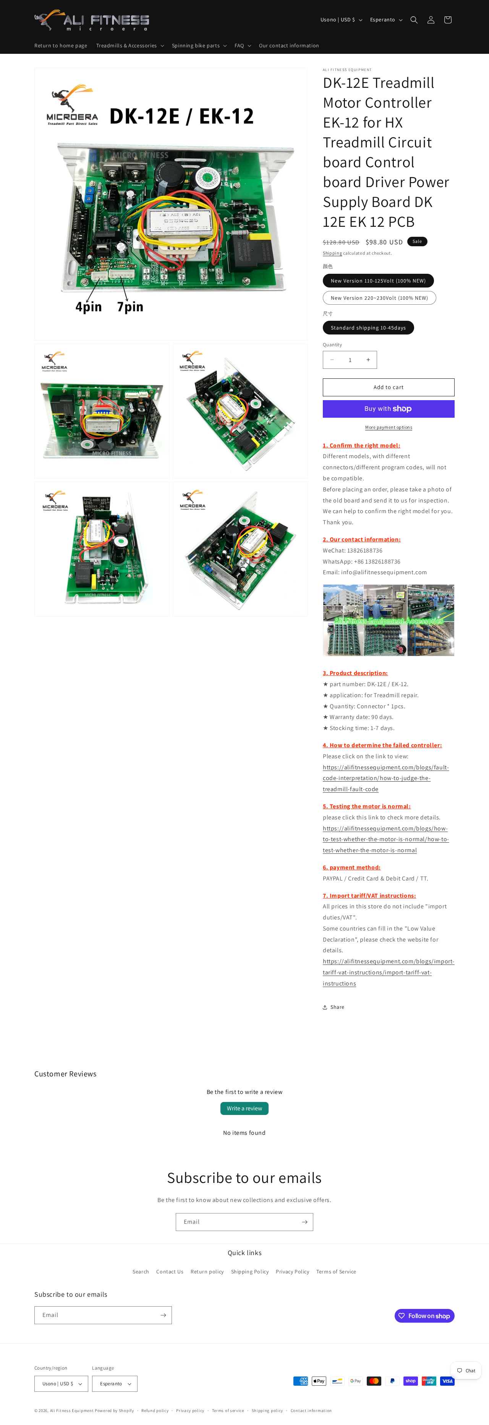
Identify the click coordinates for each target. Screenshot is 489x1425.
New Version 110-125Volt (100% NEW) (378, 280)
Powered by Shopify (114, 1410)
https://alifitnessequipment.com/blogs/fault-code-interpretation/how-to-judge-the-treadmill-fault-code (386, 778)
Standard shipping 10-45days (368, 327)
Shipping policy (267, 1410)
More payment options (388, 427)
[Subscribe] (304, 1222)
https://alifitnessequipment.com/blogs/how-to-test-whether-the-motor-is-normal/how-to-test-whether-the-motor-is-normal (386, 839)
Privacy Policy (292, 1271)
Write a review (244, 1108)
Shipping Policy (250, 1271)
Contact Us (169, 1271)
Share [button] (337, 1006)
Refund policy (154, 1410)
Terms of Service (336, 1271)
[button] (129, 45)
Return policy (207, 1271)
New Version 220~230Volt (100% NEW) (379, 297)
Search (141, 1271)
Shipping (332, 253)
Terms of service (228, 1410)
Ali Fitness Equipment (72, 1410)
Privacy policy (190, 1410)
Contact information (311, 1410)
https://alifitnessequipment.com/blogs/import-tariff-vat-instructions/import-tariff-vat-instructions (389, 972)
